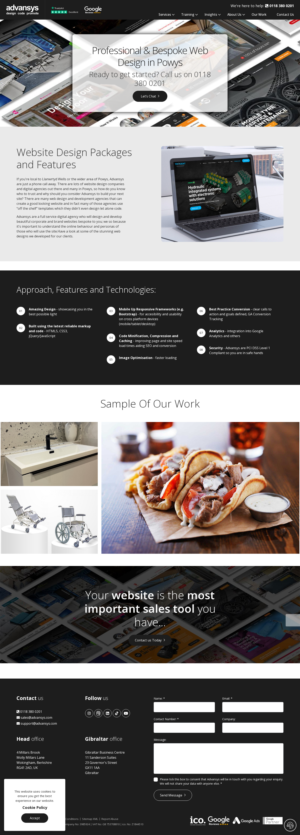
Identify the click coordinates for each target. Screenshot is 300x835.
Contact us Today (148, 640)
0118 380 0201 (30, 711)
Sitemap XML (90, 819)
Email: (227, 698)
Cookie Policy (34, 807)
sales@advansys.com (36, 717)
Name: (159, 698)
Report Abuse (109, 819)
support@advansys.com (38, 723)
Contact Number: (166, 719)
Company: (229, 719)
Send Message (171, 795)
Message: (160, 740)
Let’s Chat (148, 96)
